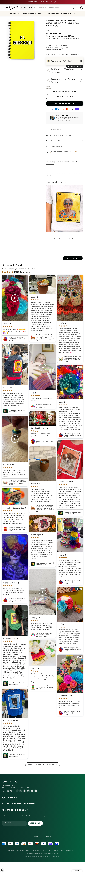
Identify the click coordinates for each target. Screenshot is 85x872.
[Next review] (81, 118)
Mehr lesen (49, 175)
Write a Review (72, 258)
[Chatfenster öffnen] (1, 870)
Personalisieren (64, 97)
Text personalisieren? (57, 45)
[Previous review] (47, 118)
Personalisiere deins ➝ (64, 239)
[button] (42, 13)
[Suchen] (73, 7)
